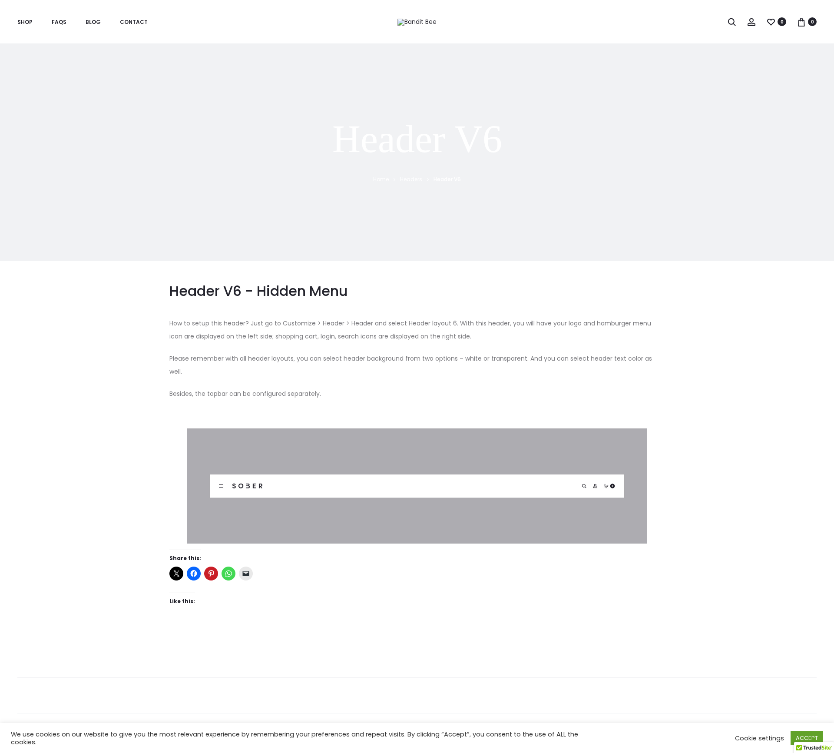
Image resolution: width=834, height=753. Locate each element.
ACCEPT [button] (807, 738)
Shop (25, 22)
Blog (93, 22)
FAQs (59, 22)
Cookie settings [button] (759, 738)
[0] (771, 21)
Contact (134, 22)
